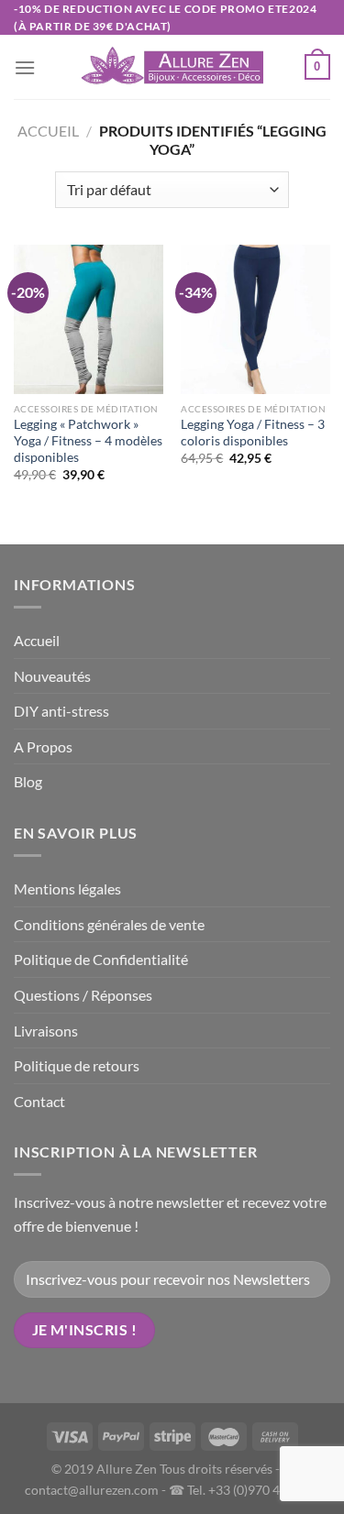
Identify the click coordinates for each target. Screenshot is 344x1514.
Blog (28, 781)
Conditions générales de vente (109, 924)
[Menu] (25, 67)
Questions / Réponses (83, 995)
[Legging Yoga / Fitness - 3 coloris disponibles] (255, 319)
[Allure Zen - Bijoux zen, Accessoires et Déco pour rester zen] (172, 67)
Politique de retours (76, 1065)
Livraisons (46, 1030)
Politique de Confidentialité (101, 959)
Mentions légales (67, 888)
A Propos (43, 746)
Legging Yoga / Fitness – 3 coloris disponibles (253, 432)
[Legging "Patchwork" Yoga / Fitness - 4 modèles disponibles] (88, 319)
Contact (39, 1101)
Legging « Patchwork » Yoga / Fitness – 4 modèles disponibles (88, 440)
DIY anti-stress (61, 710)
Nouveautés (52, 676)
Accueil (48, 130)
